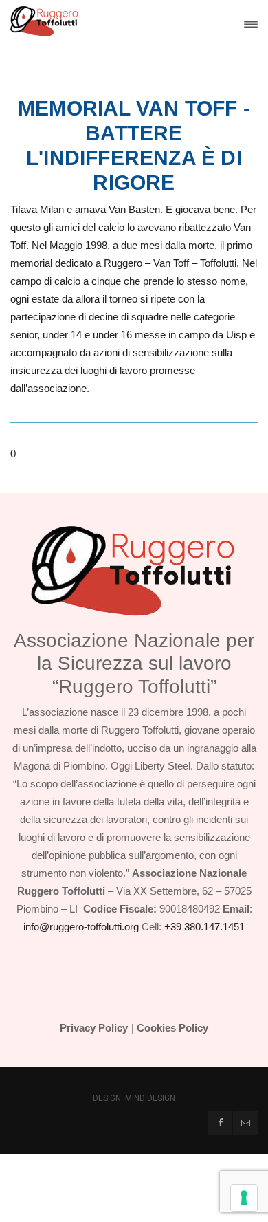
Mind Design (150, 1098)
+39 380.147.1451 (204, 926)
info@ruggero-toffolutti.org (81, 926)
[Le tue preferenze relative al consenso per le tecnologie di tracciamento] (244, 1198)
